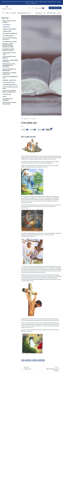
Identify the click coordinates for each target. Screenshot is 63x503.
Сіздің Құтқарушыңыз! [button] (9, 29)
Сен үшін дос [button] (6, 24)
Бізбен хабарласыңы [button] (55, 8)
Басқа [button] (58, 13)
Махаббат (28, 360)
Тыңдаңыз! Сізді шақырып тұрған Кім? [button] (10, 61)
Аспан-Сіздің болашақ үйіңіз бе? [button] (9, 57)
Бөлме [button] (4, 96)
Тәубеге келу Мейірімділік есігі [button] (10, 77)
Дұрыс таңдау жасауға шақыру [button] (9, 21)
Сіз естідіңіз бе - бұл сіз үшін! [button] (9, 53)
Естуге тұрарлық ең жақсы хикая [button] (10, 87)
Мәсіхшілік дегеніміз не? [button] (10, 33)
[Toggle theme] (33, 8)
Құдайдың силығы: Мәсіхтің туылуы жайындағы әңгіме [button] (8, 45)
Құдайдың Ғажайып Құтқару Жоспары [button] (8, 49)
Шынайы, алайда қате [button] (9, 80)
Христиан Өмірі (51, 13)
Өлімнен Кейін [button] (7, 31)
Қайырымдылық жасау (24, 13)
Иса (44, 13)
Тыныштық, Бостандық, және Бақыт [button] (9, 73)
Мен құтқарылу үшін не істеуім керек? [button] (9, 103)
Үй (3, 13)
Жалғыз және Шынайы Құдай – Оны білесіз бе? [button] (9, 91)
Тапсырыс (13, 13)
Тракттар (26, 118)
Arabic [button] (32, 129)
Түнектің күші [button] (7, 94)
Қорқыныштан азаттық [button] (10, 41)
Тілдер (7, 13)
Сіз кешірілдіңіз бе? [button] (8, 35)
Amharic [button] (25, 129)
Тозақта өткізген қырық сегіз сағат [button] (9, 38)
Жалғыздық (41, 360)
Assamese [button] (40, 129)
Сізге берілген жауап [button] (9, 82)
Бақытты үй (27, 369)
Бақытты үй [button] (6, 26)
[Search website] (30, 7)
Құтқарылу (39, 13)
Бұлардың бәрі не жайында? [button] (8, 99)
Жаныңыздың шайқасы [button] (10, 84)
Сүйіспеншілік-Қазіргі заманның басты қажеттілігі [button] (8, 65)
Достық (34, 360)
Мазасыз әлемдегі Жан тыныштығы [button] (9, 69)
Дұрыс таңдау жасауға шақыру (52, 369)
